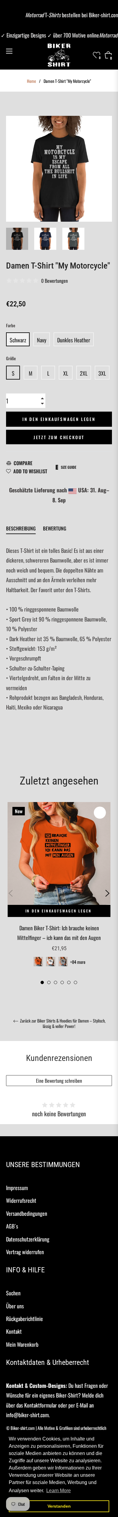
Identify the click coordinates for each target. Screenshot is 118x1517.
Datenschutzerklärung (27, 1239)
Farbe (10, 325)
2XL (83, 373)
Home (31, 81)
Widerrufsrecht (21, 1200)
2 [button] (49, 982)
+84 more (77, 962)
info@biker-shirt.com (27, 1415)
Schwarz (18, 340)
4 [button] (62, 982)
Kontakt (14, 1331)
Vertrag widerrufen (25, 1252)
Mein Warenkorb (22, 1344)
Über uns (15, 1306)
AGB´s (12, 1226)
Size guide (68, 467)
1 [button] (42, 982)
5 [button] (68, 982)
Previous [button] (11, 893)
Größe (11, 358)
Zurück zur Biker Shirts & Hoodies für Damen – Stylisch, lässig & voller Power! (62, 1023)
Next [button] (107, 893)
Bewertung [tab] (55, 528)
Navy (41, 340)
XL (65, 373)
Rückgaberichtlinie (24, 1319)
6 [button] (75, 982)
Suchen (13, 1293)
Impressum (17, 1188)
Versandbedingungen (26, 1213)
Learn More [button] (58, 1490)
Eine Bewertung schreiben (59, 1080)
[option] (59, 893)
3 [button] (55, 982)
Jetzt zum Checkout (59, 437)
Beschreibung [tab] (21, 528)
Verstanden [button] (59, 1506)
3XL (102, 373)
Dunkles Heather (73, 340)
